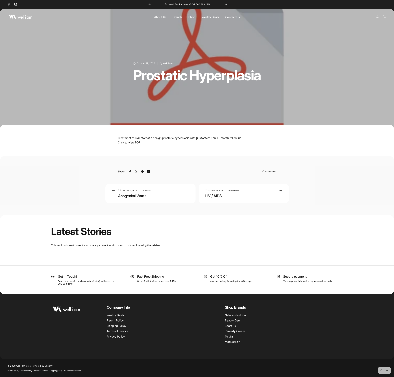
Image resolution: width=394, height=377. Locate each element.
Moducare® (232, 341)
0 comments (270, 171)
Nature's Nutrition (236, 315)
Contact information (72, 371)
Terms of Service (117, 331)
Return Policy (115, 320)
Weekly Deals (115, 315)
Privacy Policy (116, 336)
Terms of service (41, 371)
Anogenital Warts (132, 196)
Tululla (229, 336)
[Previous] (149, 4)
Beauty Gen (232, 320)
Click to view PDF (129, 142)
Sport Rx (230, 325)
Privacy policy (26, 371)
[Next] (225, 4)
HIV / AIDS (213, 196)
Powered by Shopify (42, 365)
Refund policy (13, 371)
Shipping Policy (116, 325)
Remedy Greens (235, 331)
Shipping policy (56, 371)
